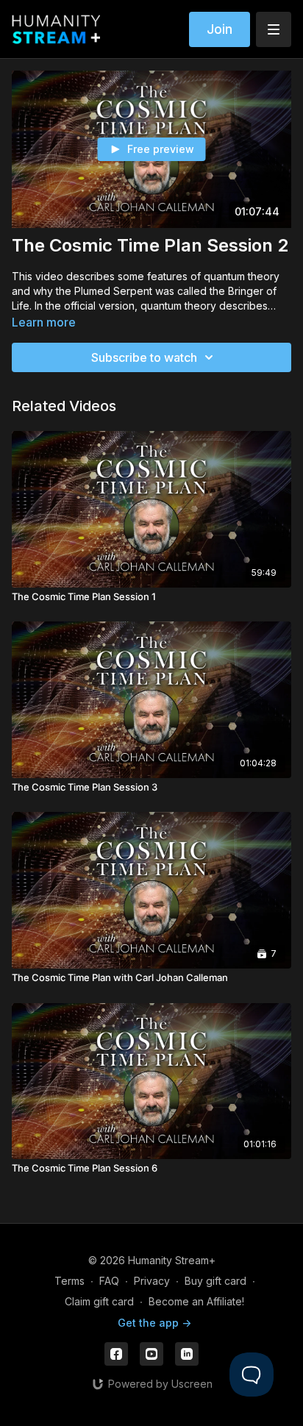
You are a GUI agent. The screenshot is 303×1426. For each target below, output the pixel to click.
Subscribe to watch (144, 357)
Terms (69, 1281)
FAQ (109, 1281)
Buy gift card (215, 1281)
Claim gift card (99, 1301)
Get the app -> (154, 1322)
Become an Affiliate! (196, 1301)
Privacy (152, 1281)
